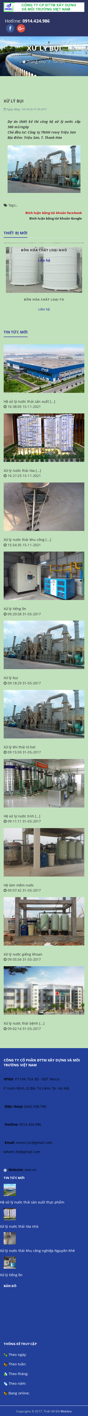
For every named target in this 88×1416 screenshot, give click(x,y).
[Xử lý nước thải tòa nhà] (44, 437)
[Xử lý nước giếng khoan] (44, 921)
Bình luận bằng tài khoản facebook (53, 213)
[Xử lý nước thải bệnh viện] (44, 990)
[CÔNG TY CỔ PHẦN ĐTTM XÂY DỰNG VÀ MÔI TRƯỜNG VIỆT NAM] (44, 7)
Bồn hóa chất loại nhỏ (44, 300)
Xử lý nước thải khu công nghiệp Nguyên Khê (37, 1250)
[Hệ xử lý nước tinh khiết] (44, 783)
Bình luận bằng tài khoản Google (55, 218)
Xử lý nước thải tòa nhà (19, 1226)
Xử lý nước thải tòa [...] (22, 470)
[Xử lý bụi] (44, 645)
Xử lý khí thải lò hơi (19, 747)
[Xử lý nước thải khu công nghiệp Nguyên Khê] (44, 507)
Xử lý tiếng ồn (15, 608)
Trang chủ (36, 61)
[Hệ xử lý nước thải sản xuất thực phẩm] (44, 368)
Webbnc (66, 1411)
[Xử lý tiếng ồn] (44, 576)
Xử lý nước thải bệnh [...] (24, 1023)
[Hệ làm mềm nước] (44, 852)
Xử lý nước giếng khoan (23, 954)
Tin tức (59, 61)
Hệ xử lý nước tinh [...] (22, 816)
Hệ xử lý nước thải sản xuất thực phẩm (32, 1202)
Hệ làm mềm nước (19, 885)
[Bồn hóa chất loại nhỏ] (44, 269)
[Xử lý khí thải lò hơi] (44, 714)
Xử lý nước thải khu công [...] (27, 539)
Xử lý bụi (11, 677)
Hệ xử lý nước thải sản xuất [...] (29, 401)
